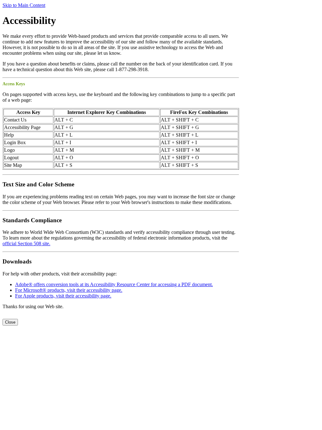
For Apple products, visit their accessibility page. (63, 295)
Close (10, 322)
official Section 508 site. (26, 243)
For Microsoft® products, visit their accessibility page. (68, 290)
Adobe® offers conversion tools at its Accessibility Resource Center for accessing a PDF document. (114, 284)
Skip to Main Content (24, 5)
